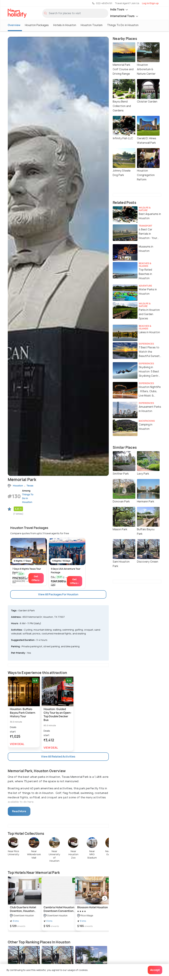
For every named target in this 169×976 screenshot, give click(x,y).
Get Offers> (36, 578)
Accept (155, 970)
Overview (14, 25)
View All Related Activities (58, 756)
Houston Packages (37, 25)
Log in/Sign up (150, 3)
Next (104, 898)
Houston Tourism (91, 25)
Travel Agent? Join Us (127, 3)
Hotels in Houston (64, 25)
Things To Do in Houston (122, 25)
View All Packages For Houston (58, 594)
